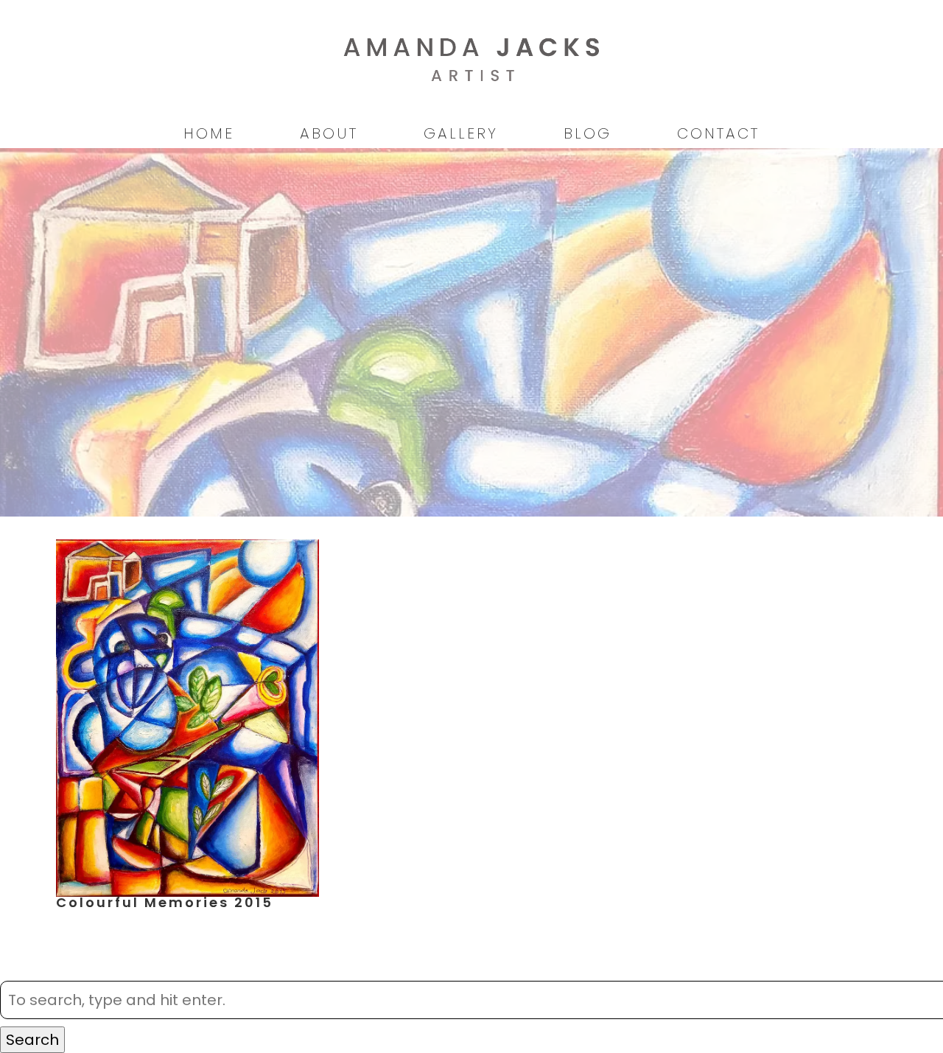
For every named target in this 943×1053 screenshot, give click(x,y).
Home (208, 133)
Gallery (461, 133)
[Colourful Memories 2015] (187, 885)
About (329, 133)
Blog (587, 133)
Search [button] (32, 1039)
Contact (718, 133)
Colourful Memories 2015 (164, 902)
